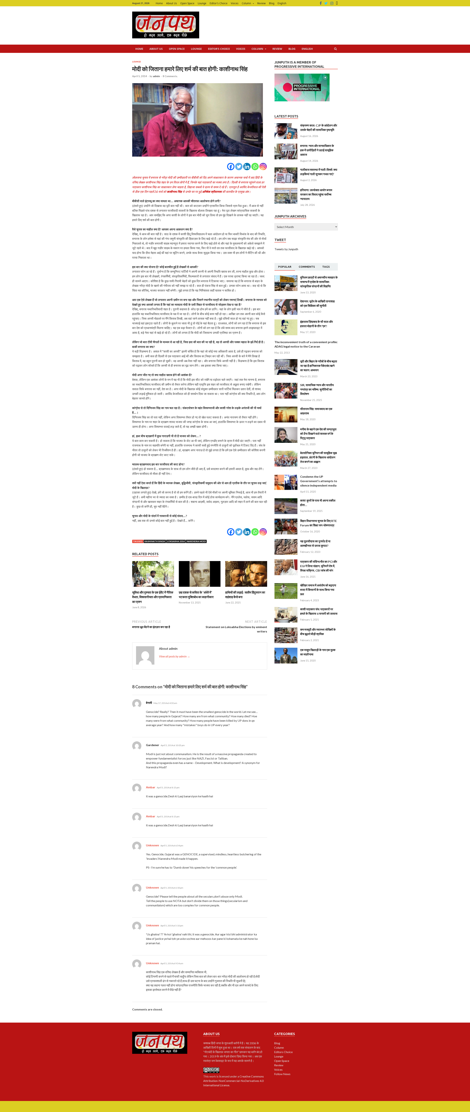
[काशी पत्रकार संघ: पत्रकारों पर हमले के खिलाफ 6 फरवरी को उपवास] (285, 609)
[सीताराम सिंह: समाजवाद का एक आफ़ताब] (285, 409)
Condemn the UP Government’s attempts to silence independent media (318, 481)
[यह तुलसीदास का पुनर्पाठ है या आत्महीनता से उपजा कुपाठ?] (285, 541)
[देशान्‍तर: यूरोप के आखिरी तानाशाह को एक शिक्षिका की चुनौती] (285, 301)
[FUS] (337, 3)
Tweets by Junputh (286, 249)
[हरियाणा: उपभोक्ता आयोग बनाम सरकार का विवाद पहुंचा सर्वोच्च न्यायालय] (285, 190)
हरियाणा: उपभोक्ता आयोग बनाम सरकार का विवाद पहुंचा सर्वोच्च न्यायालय (316, 194)
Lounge (202, 3)
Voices (234, 3)
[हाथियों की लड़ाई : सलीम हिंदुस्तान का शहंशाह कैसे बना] (246, 588)
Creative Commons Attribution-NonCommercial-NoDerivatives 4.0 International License (233, 1081)
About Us (171, 3)
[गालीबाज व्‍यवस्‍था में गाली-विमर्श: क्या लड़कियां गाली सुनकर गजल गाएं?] (285, 169)
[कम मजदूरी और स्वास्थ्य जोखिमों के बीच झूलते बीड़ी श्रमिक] (285, 629)
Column (246, 3)
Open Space (187, 3)
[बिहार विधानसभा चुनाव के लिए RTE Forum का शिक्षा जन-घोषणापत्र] (285, 520)
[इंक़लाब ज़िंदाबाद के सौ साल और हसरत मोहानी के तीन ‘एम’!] (285, 321)
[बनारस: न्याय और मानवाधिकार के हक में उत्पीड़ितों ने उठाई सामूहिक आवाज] (285, 145)
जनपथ (207, 1043)
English (282, 3)
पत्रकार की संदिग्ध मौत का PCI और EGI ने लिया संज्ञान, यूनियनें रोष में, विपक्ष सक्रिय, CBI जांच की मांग (318, 566)
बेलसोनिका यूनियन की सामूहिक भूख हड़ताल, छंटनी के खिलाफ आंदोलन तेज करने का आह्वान (318, 457)
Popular (284, 266)
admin (156, 76)
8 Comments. (170, 76)
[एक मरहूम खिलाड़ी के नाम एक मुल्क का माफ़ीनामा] (285, 650)
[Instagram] (331, 3)
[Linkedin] (247, 166)
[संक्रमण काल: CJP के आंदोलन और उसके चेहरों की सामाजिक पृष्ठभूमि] (285, 125)
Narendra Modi (196, 541)
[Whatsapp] (255, 166)
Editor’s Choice (218, 3)
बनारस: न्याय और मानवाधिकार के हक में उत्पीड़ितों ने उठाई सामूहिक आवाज (317, 150)
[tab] (284, 267)
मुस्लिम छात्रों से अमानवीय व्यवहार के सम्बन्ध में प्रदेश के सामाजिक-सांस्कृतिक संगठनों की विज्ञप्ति (319, 282)
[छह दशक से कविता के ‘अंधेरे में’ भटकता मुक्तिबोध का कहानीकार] (200, 588)
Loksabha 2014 (176, 541)
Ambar (150, 787)
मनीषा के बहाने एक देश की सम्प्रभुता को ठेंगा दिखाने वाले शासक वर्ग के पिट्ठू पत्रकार (318, 433)
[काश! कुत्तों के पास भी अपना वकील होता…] (285, 500)
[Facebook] (321, 3)
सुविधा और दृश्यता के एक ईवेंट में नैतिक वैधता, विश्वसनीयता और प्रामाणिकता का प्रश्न (152, 597)
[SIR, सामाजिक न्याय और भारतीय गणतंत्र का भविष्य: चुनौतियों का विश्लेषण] (285, 385)
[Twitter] (326, 3)
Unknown (152, 845)
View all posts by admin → (174, 656)
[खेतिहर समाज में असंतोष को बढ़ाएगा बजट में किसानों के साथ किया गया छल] (285, 585)
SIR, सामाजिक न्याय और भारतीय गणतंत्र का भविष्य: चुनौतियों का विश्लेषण (317, 389)
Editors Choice (283, 1052)
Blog (271, 3)
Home (159, 3)
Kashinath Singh (154, 541)
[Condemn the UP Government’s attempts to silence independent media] (285, 476)
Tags (326, 266)
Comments (307, 266)
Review (261, 3)
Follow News (282, 1074)
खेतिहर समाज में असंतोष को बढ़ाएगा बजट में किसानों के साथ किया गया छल (318, 589)
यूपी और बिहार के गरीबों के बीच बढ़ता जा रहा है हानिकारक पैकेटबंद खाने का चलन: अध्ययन (318, 365)
